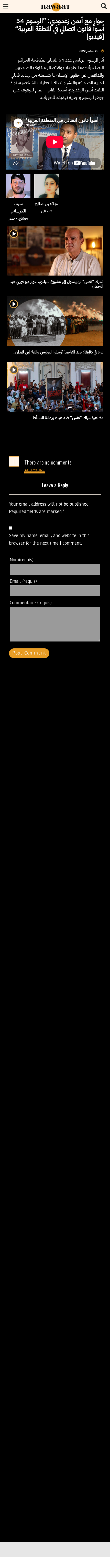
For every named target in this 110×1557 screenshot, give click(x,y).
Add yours (35, 470)
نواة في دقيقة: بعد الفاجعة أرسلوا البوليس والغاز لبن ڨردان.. (58, 352)
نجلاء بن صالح (46, 204)
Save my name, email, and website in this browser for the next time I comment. (49, 539)
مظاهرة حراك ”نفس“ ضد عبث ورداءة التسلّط (68, 417)
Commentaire (31, 603)
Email (23, 581)
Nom (22, 560)
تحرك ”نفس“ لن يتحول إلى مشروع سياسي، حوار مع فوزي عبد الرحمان (56, 284)
